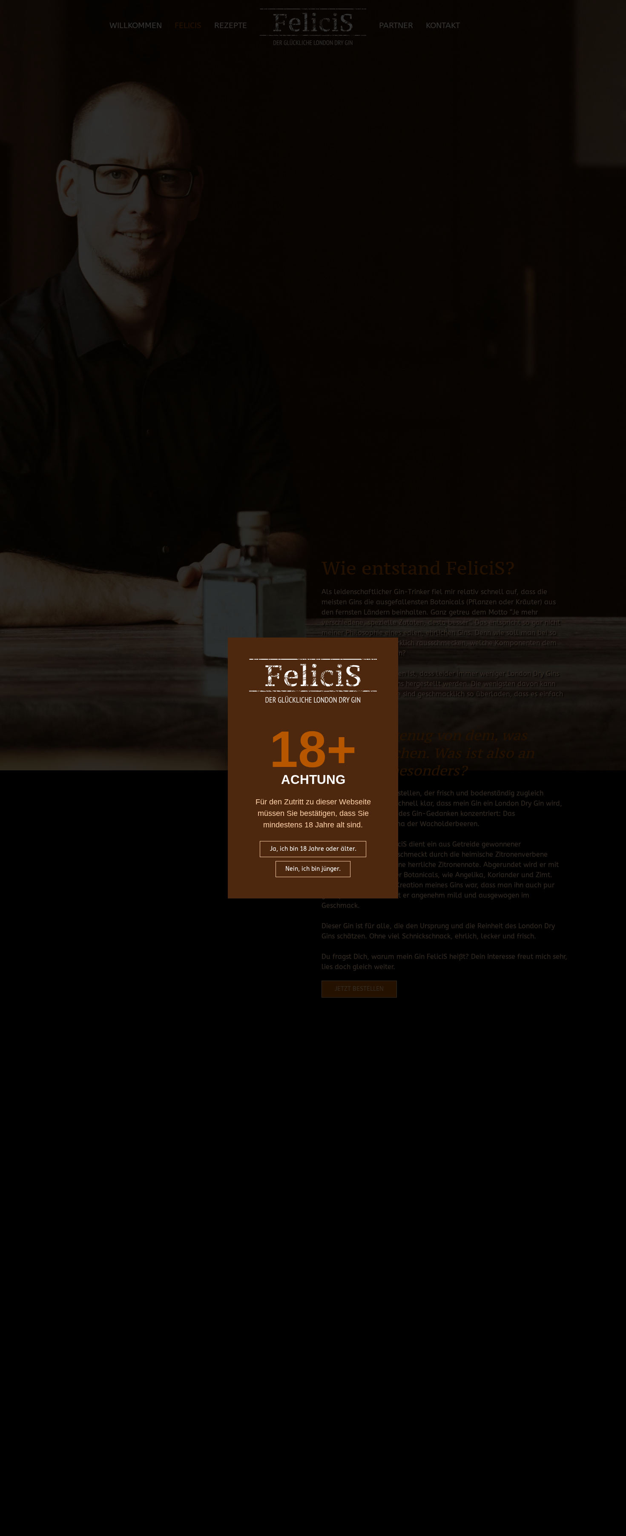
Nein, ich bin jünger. (313, 868)
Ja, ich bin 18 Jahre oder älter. (313, 848)
